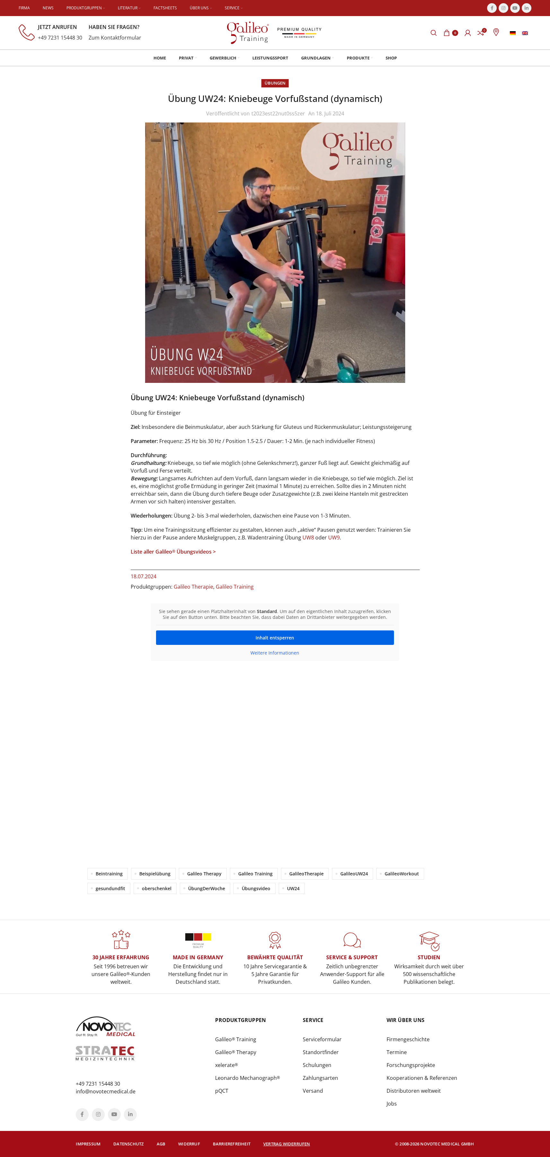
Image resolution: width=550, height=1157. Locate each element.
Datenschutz (128, 1144)
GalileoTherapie (306, 874)
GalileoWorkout (402, 874)
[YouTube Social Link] (515, 8)
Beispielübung (154, 874)
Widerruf (189, 1144)
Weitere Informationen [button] (274, 653)
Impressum (88, 1144)
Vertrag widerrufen (286, 1144)
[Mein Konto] (467, 32)
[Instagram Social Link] (503, 8)
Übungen (275, 83)
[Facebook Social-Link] (492, 8)
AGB (161, 1144)
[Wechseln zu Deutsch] (513, 33)
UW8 (308, 537)
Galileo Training (235, 586)
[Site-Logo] (248, 32)
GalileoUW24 (354, 874)
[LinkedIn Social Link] (526, 8)
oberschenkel (156, 888)
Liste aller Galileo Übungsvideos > (173, 551)
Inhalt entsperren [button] (275, 638)
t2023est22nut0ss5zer (278, 113)
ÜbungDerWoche (206, 888)
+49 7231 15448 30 (60, 37)
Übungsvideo (256, 888)
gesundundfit (110, 888)
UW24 (293, 888)
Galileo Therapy (204, 874)
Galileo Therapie (193, 586)
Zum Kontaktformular (115, 37)
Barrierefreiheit (231, 1144)
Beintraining (109, 874)
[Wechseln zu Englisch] (525, 33)
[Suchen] (433, 32)
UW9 (334, 537)
